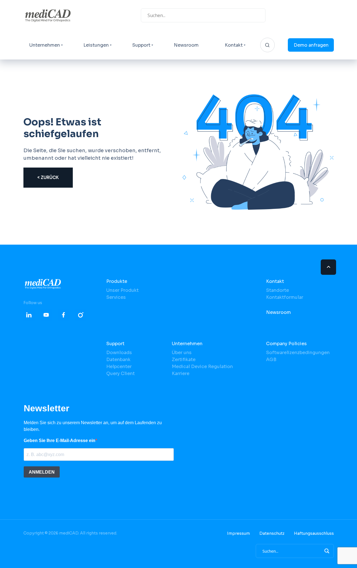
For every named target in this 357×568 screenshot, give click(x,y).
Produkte (116, 281)
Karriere (180, 373)
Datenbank (118, 359)
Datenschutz (271, 533)
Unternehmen (44, 45)
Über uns (182, 352)
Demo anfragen (311, 45)
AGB (271, 359)
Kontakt (234, 45)
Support (141, 45)
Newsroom (186, 45)
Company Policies (286, 344)
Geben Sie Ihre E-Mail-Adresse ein (59, 440)
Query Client (120, 373)
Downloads (119, 352)
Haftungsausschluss (314, 533)
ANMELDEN (42, 472)
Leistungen (96, 45)
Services (116, 297)
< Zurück (48, 177)
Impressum (238, 533)
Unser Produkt (122, 290)
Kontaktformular (284, 297)
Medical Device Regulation (202, 366)
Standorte (277, 290)
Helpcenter (119, 366)
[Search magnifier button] (327, 551)
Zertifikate (184, 359)
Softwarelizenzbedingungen (298, 352)
